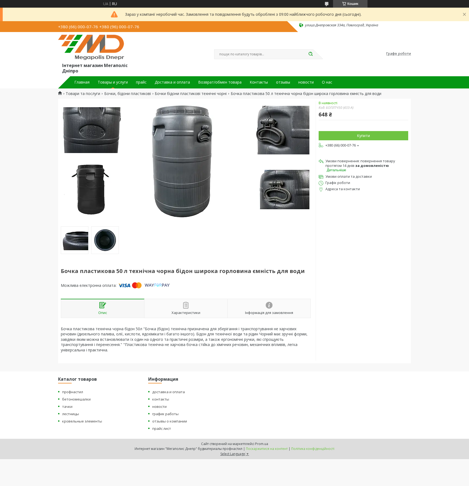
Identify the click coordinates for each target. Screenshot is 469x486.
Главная (82, 82)
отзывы (283, 82)
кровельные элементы (82, 421)
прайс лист (161, 428)
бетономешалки (76, 399)
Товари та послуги (83, 93)
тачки (67, 406)
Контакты (259, 82)
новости (306, 82)
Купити (363, 135)
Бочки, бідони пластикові (127, 93)
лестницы (70, 413)
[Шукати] (310, 54)
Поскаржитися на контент (267, 448)
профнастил (72, 391)
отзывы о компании (169, 421)
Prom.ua (261, 443)
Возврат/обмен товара (220, 82)
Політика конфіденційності (312, 448)
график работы (165, 413)
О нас (327, 82)
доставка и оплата (168, 391)
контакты (160, 399)
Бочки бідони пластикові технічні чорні (191, 93)
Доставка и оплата (172, 82)
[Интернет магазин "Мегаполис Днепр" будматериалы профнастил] (93, 48)
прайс (141, 82)
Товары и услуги (113, 82)
